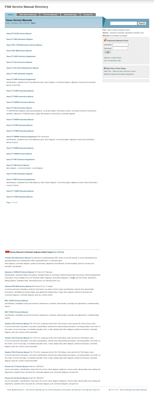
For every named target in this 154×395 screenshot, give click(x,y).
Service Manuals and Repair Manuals (133, 390)
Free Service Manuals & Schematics (57, 390)
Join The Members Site (112, 60)
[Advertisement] (52, 227)
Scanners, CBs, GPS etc (20, 23)
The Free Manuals (50, 14)
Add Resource (19, 390)
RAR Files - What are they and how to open (120, 71)
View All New (58, 252)
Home (10, 14)
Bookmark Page (70, 14)
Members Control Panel (112, 58)
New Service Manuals (28, 14)
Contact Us (88, 14)
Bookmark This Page (81, 390)
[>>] (16, 202)
